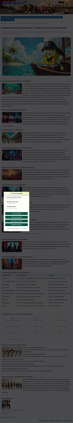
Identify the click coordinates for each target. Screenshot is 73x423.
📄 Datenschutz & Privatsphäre (12, 228)
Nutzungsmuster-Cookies (12, 202)
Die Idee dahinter (57, 17)
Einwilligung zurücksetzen (16, 224)
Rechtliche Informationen (28, 17)
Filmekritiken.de (13, 2)
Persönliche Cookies (11, 206)
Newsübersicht (5, 17)
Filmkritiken (15, 17)
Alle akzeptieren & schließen (16, 221)
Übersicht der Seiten (7, 20)
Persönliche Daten (43, 421)
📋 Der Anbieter (23, 228)
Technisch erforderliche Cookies (14, 197)
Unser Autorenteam (44, 17)
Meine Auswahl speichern (16, 217)
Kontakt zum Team (68, 421)
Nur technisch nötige (16, 213)
